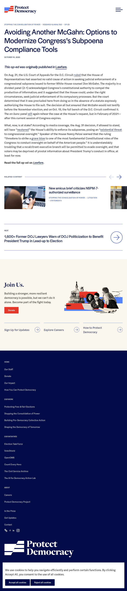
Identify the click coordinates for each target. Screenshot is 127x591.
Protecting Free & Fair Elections (19, 406)
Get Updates (10, 517)
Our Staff (8, 369)
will (30, 114)
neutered (23, 129)
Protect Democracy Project (17, 501)
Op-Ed (67, 24)
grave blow (38, 138)
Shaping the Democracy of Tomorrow (22, 426)
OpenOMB (9, 457)
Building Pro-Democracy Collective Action (24, 420)
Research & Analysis (52, 24)
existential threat (111, 129)
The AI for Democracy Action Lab (20, 477)
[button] (119, 10)
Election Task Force (13, 443)
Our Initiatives (10, 436)
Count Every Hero (12, 464)
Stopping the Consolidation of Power (22, 24)
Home (6, 362)
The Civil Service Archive (16, 471)
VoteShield (9, 450)
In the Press (9, 510)
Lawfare (61, 67)
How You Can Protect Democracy (20, 389)
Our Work (8, 399)
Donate (11, 310)
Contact (8, 524)
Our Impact (9, 382)
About (7, 487)
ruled (77, 75)
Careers (8, 494)
